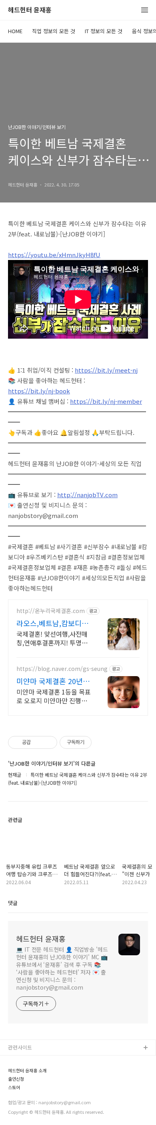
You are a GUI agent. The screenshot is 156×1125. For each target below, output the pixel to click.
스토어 (15, 1112)
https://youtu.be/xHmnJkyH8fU (54, 254)
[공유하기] (38, 742)
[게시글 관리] (48, 742)
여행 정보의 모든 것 (30, 1099)
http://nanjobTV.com (87, 494)
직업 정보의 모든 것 (53, 31)
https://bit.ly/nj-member (106, 401)
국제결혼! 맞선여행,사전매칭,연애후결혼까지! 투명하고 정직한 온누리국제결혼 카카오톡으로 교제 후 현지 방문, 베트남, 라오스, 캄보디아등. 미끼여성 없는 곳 (52, 638)
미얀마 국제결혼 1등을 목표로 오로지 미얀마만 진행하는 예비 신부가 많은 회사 (53, 696)
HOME (15, 31)
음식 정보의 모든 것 (30, 1086)
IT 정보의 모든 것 (103, 31)
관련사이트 (20, 1047)
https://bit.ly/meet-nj (106, 370)
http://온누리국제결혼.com (50, 610)
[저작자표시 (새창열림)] (95, 742)
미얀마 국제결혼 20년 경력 (54, 681)
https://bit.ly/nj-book (39, 391)
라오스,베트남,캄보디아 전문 (52, 623)
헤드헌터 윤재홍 (30, 10)
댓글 (13, 903)
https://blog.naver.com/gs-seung (62, 668)
